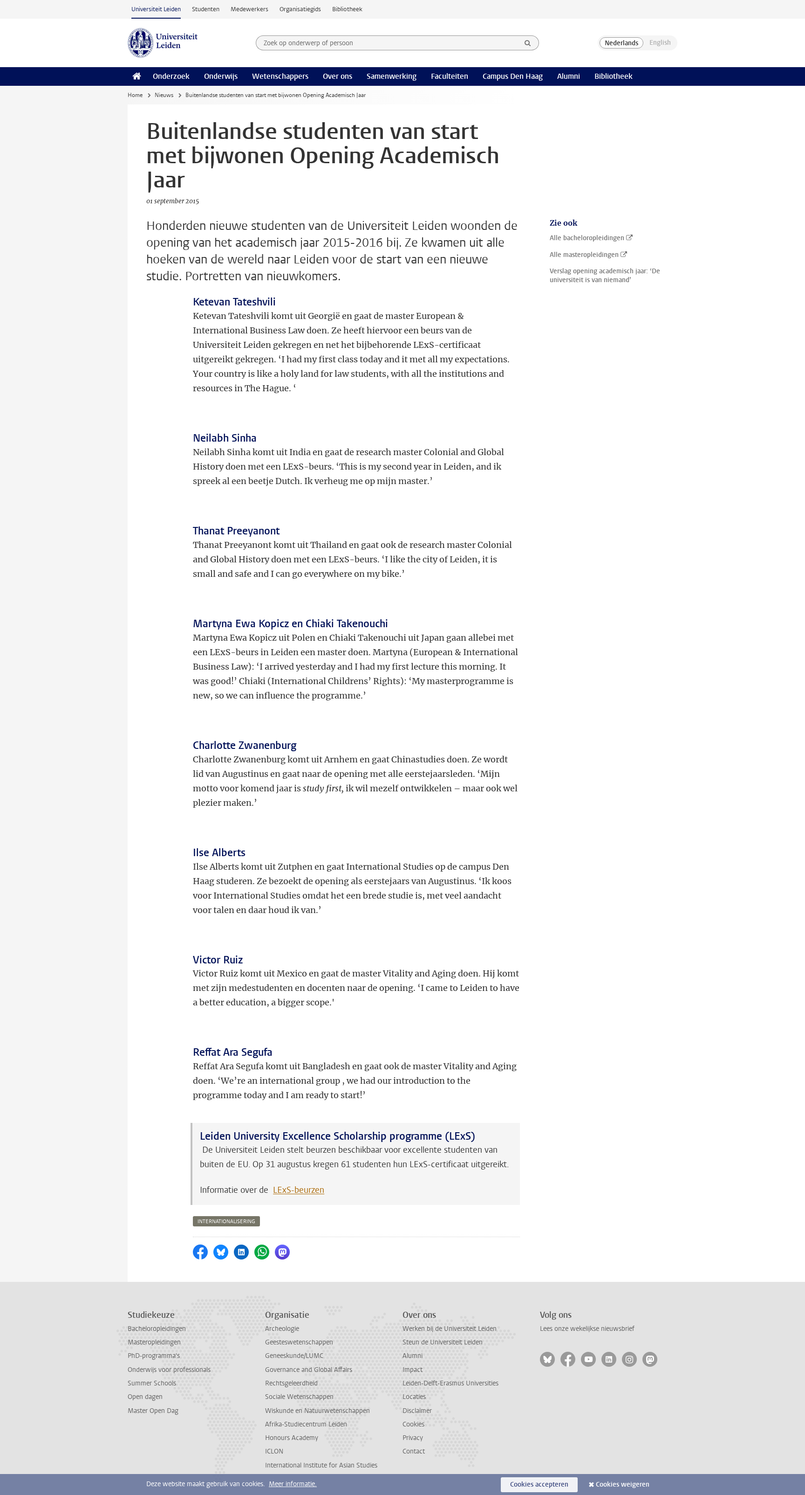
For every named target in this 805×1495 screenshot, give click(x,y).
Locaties (414, 1396)
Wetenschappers (280, 76)
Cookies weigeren (622, 1484)
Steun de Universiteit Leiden (442, 1342)
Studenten (205, 9)
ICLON (274, 1451)
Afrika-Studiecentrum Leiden (306, 1424)
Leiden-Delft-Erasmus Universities (450, 1383)
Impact (412, 1369)
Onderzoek (171, 76)
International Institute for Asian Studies (321, 1465)
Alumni (568, 76)
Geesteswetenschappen (299, 1342)
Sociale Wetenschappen (299, 1396)
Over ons (337, 76)
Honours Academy (291, 1437)
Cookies (413, 1424)
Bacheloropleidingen (157, 1328)
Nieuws (164, 95)
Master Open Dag (153, 1410)
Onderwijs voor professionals (169, 1369)
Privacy (412, 1437)
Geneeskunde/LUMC (294, 1355)
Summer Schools (152, 1383)
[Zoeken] (528, 42)
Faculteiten (449, 76)
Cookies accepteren (539, 1484)
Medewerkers (249, 9)
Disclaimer (417, 1410)
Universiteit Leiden (156, 9)
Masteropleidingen (154, 1342)
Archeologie (282, 1328)
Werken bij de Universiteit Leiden (449, 1328)
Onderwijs (221, 76)
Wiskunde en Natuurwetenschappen (317, 1410)
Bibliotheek (347, 9)
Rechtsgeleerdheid (291, 1383)
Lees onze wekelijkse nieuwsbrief (587, 1328)
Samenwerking (391, 76)
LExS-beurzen (298, 1190)
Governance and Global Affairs (308, 1369)
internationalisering (226, 1221)
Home (135, 95)
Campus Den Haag (513, 76)
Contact (413, 1451)
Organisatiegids (300, 9)
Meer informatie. (293, 1484)
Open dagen (145, 1396)
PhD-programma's (154, 1355)
